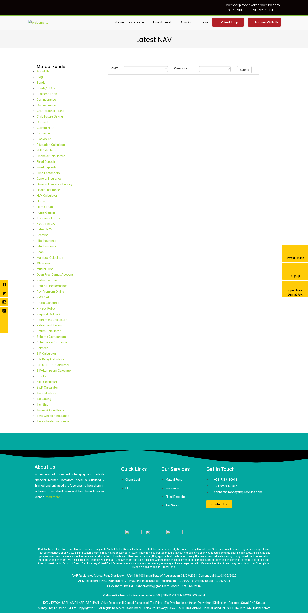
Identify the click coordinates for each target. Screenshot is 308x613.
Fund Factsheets (48, 173)
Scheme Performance (52, 342)
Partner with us (47, 280)
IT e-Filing (156, 602)
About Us (43, 71)
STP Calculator (47, 382)
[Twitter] (224, 517)
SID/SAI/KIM (193, 608)
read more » (54, 497)
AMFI (73, 602)
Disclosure (44, 139)
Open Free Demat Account (55, 274)
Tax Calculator (46, 393)
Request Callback (48, 314)
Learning (42, 235)
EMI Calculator (47, 150)
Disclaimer (44, 133)
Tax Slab (42, 404)
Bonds (41, 82)
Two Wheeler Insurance (53, 416)
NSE (81, 602)
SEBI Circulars (236, 608)
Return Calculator (49, 331)
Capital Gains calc (136, 602)
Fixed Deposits (47, 167)
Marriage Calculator (50, 258)
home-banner (46, 212)
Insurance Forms (48, 218)
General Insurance (49, 178)
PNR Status (257, 602)
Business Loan (47, 94)
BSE (88, 602)
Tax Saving (44, 399)
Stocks (41, 376)
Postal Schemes (48, 303)
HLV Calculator (47, 195)
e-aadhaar (189, 602)
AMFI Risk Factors (258, 608)
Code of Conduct (214, 608)
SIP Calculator (46, 354)
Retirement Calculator (52, 320)
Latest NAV (44, 229)
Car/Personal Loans (50, 111)
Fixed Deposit (46, 162)
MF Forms (44, 263)
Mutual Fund (45, 269)
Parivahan (204, 602)
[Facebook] (211, 517)
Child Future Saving (50, 116)
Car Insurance (46, 99)
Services (42, 348)
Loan (40, 252)
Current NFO (45, 128)
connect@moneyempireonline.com (253, 5)
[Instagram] (236, 517)
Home (41, 201)
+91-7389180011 (236, 10)
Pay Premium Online (50, 291)
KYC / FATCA (46, 224)
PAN (96, 602)
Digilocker (219, 602)
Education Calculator (51, 145)
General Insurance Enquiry (54, 184)
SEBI (65, 602)
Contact (42, 122)
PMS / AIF (43, 297)
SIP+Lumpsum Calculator (54, 370)
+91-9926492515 (263, 10)
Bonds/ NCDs (46, 88)
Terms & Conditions (50, 410)
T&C (180, 608)
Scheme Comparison (51, 337)
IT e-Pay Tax (172, 602)
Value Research (111, 602)
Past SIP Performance (52, 286)
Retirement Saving (49, 325)
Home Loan (45, 207)
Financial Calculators (51, 156)
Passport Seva (238, 602)
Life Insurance (46, 241)
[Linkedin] (248, 517)
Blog (40, 77)
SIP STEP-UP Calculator (53, 365)
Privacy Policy (46, 308)
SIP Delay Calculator (50, 359)
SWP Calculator (47, 387)
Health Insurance (48, 190)
